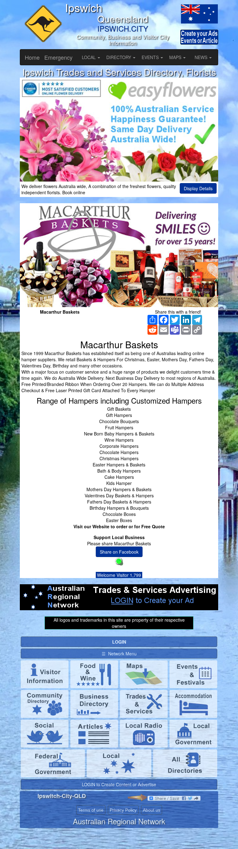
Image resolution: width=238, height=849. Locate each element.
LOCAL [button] (89, 57)
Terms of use (91, 810)
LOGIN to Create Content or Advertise (119, 784)
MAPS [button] (176, 57)
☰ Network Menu (119, 653)
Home (32, 57)
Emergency (58, 57)
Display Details (198, 188)
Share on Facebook (119, 552)
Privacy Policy (123, 810)
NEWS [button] (202, 57)
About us (151, 810)
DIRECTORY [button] (119, 57)
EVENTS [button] (151, 57)
